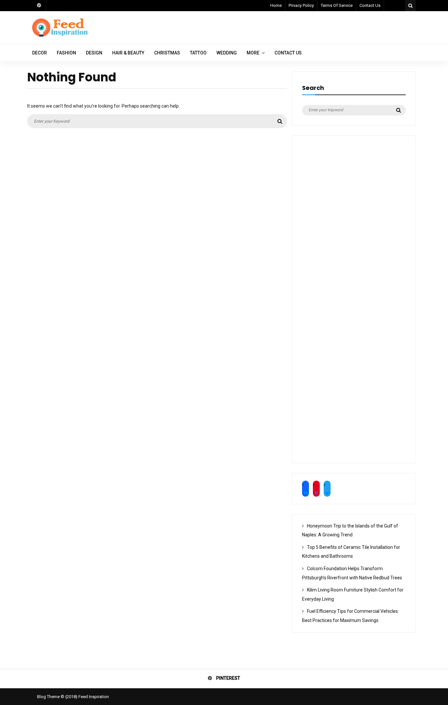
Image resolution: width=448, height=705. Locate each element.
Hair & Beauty (128, 52)
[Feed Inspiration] (60, 35)
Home (276, 5)
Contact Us (369, 5)
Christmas (167, 52)
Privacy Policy (301, 5)
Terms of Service (337, 5)
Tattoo (198, 52)
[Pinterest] (39, 5)
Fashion (66, 52)
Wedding (226, 52)
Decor (39, 52)
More (253, 52)
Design (94, 52)
